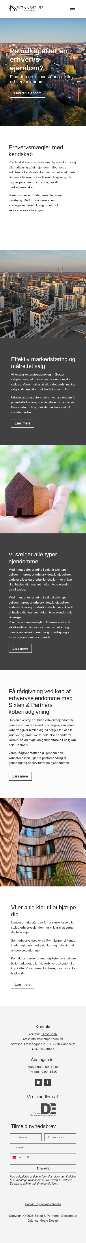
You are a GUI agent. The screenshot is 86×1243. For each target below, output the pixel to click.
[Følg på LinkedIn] (38, 1082)
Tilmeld (43, 1168)
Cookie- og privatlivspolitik (43, 1204)
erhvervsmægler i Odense (39, 622)
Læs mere (22, 423)
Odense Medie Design (43, 1220)
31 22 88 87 (49, 1034)
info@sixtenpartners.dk (47, 1039)
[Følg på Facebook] (47, 1082)
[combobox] (16, 1157)
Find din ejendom (27, 93)
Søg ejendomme (25, 221)
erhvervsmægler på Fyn (35, 940)
